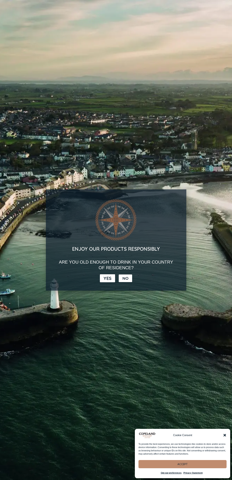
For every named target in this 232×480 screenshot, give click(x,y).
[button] (225, 435)
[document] (116, 240)
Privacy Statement (193, 473)
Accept (182, 464)
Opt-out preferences (171, 473)
